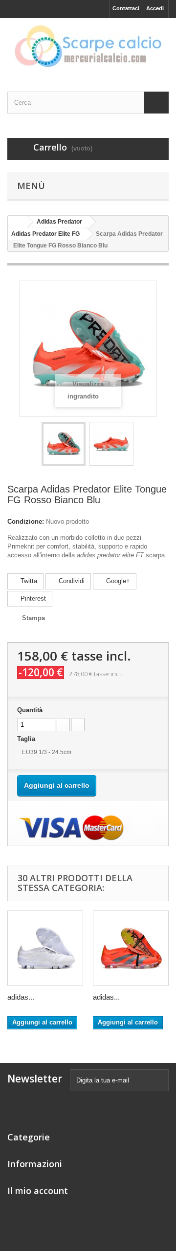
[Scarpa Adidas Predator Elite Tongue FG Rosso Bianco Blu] (63, 443)
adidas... (20, 997)
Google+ (117, 581)
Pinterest (32, 598)
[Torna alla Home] (17, 222)
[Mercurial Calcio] (88, 46)
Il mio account (37, 1190)
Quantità (30, 710)
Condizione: (25, 521)
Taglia (28, 738)
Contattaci (125, 8)
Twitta (28, 581)
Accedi (155, 8)
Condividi (71, 581)
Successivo (142, 445)
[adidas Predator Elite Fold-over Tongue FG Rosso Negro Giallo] (131, 948)
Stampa (33, 618)
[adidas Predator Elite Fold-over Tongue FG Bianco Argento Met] (45, 948)
